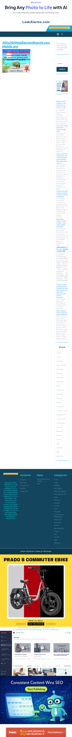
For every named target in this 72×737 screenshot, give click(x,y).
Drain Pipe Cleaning (59, 491)
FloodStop (60, 394)
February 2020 (24, 485)
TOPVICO (60, 448)
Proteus (59, 439)
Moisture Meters (59, 528)
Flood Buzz (60, 390)
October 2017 (24, 491)
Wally (58, 452)
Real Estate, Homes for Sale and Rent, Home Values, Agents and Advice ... (61, 223)
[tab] (57, 34)
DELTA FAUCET (61, 365)
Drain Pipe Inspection (60, 494)
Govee (59, 402)
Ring (58, 443)
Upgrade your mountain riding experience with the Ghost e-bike (36, 627)
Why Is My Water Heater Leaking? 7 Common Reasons (62, 312)
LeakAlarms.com (36, 22)
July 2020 (23, 479)
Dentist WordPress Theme (30, 551)
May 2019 (23, 488)
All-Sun (59, 353)
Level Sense (61, 423)
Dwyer (59, 386)
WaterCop (60, 456)
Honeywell (60, 406)
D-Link (59, 357)
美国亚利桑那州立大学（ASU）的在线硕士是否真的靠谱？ (62, 249)
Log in (39, 483)
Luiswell (59, 427)
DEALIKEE (60, 361)
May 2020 (23, 482)
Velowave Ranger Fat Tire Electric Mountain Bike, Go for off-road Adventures (36, 629)
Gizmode (60, 398)
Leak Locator (61, 419)
